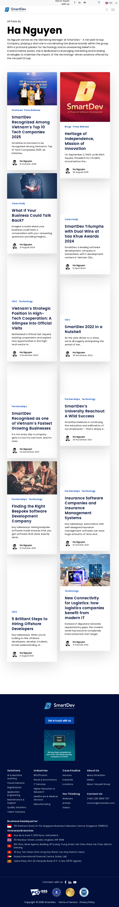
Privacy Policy (87, 902)
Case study (18, 203)
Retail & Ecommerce (45, 779)
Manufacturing (42, 804)
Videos (66, 807)
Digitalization (14, 787)
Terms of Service (67, 902)
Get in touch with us (59, 720)
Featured (17, 110)
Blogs (68, 126)
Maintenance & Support (15, 801)
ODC (14, 301)
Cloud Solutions (15, 783)
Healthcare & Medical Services (46, 798)
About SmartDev (96, 775)
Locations (67, 784)
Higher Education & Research (44, 790)
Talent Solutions (16, 811)
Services (67, 775)
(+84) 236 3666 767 (98, 798)
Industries (67, 779)
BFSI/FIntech (40, 775)
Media (90, 779)
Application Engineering (13, 793)
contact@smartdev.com (101, 803)
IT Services (40, 784)
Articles (66, 803)
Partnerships (19, 406)
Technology (26, 301)
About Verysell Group (98, 784)
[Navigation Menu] (113, 9)
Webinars (67, 798)
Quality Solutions (16, 807)
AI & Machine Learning (14, 777)
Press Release (32, 110)
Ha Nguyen (26, 161)
